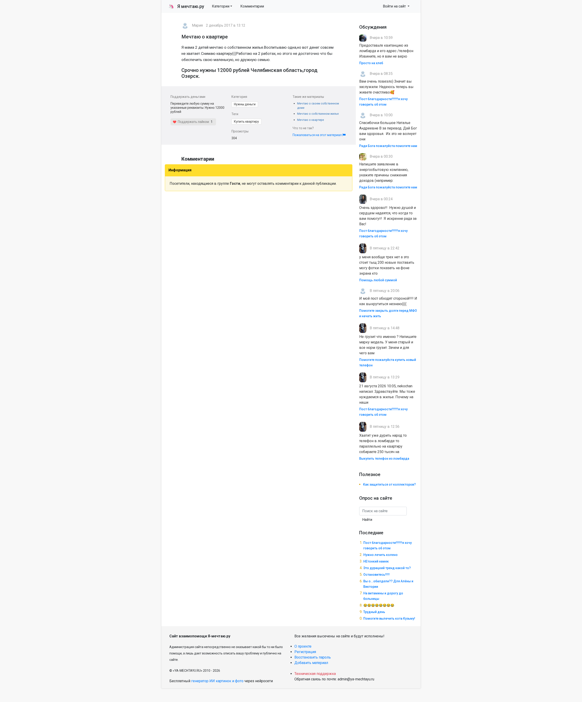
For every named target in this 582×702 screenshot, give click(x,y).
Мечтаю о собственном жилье (318, 113)
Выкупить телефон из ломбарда (384, 458)
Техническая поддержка (315, 674)
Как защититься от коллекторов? (389, 484)
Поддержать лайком (192, 122)
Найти (367, 519)
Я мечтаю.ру (186, 6)
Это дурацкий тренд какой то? (387, 568)
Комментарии (252, 6)
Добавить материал (311, 663)
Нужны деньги (245, 104)
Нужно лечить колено (380, 555)
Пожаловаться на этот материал (317, 135)
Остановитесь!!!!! (376, 574)
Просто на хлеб (371, 63)
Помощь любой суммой (378, 280)
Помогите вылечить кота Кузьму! (389, 618)
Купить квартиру (246, 121)
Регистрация (305, 652)
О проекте (302, 646)
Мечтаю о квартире (310, 120)
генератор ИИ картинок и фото (217, 681)
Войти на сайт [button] (395, 6)
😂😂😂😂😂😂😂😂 (378, 605)
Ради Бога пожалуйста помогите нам (388, 146)
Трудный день (374, 612)
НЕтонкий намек (376, 561)
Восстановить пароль (312, 657)
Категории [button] (220, 6)
